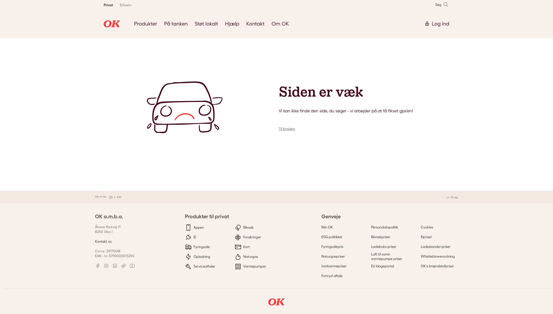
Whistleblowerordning (438, 256)
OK (111, 196)
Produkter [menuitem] (145, 24)
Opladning (201, 256)
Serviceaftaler (204, 266)
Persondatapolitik (384, 227)
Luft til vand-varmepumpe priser (386, 256)
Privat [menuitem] (108, 5)
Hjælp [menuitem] (232, 24)
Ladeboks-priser (383, 247)
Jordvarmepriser (334, 266)
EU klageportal (382, 266)
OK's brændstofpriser (437, 266)
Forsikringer (251, 237)
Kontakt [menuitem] (255, 24)
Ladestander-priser (436, 247)
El (194, 237)
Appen (198, 227)
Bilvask (248, 227)
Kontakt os (103, 241)
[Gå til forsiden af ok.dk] (112, 23)
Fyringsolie (201, 247)
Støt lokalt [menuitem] (206, 24)
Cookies (427, 227)
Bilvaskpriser (380, 237)
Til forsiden (287, 129)
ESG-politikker (332, 237)
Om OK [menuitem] (280, 24)
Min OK (327, 227)
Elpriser (426, 237)
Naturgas (250, 256)
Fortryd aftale (332, 276)
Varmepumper (254, 266)
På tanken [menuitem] (176, 24)
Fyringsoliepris (332, 247)
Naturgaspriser (333, 256)
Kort (246, 247)
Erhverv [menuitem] (126, 5)
